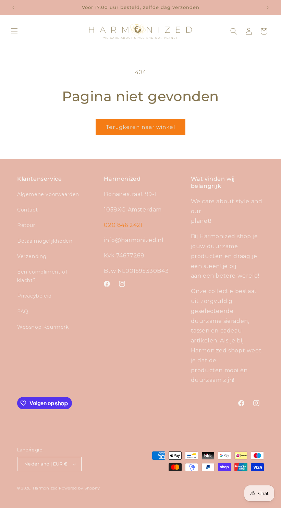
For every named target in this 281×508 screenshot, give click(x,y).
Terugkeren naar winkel (140, 127)
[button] (14, 31)
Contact (27, 210)
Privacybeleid (34, 296)
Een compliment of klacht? (42, 276)
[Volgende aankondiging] (267, 7)
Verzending (32, 256)
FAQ (22, 312)
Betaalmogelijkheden (44, 241)
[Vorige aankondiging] (13, 7)
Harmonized (46, 488)
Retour (26, 225)
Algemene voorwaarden (48, 194)
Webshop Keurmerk (43, 327)
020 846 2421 (123, 225)
